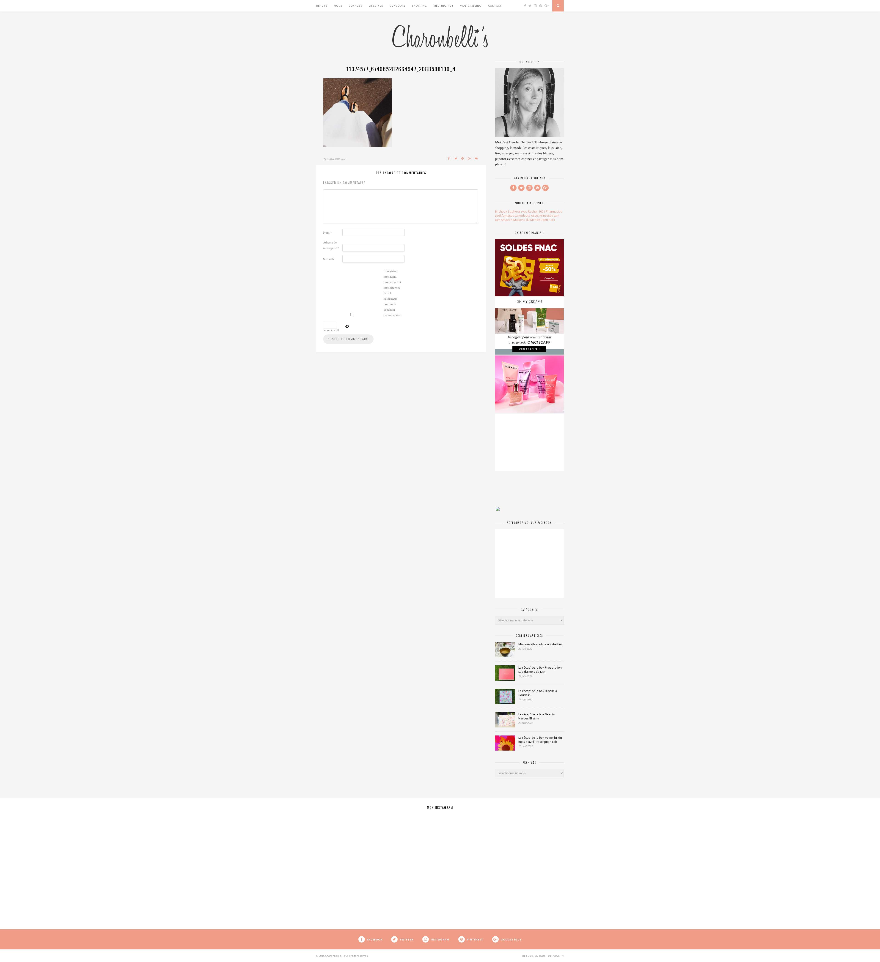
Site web (328, 259)
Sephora (514, 211)
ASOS (535, 215)
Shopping (419, 5)
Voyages (355, 5)
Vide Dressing (470, 5)
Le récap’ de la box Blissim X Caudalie (537, 693)
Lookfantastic (504, 215)
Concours (397, 5)
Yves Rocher (529, 211)
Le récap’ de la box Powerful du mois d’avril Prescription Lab (540, 739)
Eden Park (548, 220)
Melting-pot (444, 5)
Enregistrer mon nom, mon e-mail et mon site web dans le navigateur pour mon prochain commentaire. (392, 293)
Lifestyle (376, 5)
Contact (495, 5)
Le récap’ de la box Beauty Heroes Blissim (536, 716)
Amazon (506, 220)
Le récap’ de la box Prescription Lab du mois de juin (540, 669)
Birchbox (501, 211)
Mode (338, 5)
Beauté (321, 5)
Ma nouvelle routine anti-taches (540, 644)
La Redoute (522, 215)
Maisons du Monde (526, 220)
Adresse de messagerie (331, 245)
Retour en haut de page (541, 955)
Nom (327, 233)
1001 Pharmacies (550, 211)
